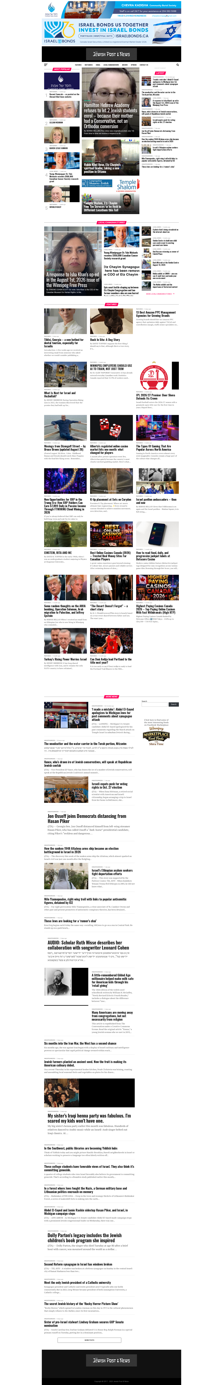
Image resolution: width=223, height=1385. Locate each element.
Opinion (133, 65)
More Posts (89, 1340)
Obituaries (89, 65)
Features (78, 65)
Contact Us (144, 65)
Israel (98, 65)
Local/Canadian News (111, 65)
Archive (125, 65)
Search (144, 701)
